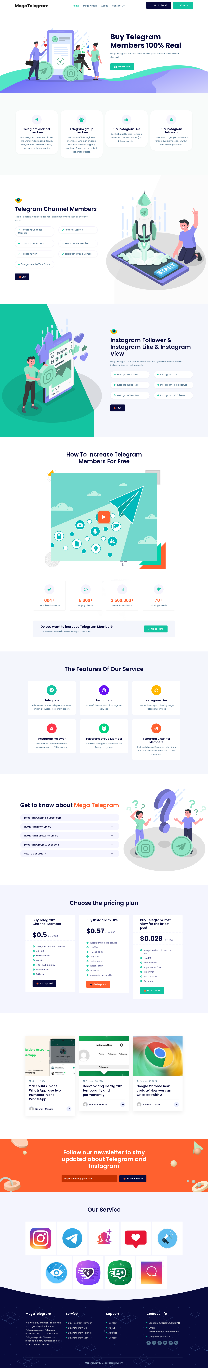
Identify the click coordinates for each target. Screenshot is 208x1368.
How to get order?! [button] (35, 853)
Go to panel (46, 983)
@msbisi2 (165, 1336)
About (104, 5)
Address (113, 1332)
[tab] (69, 817)
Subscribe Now (134, 1178)
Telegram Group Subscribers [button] (41, 844)
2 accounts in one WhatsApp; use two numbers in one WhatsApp (45, 1092)
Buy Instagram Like (77, 1327)
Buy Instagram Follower (80, 1332)
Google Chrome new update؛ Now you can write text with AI (154, 1090)
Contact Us (118, 5)
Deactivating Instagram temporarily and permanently (102, 1090)
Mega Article (90, 5)
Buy (24, 276)
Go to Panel (160, 5)
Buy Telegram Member (80, 1322)
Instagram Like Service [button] (37, 826)
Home (76, 5)
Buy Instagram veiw (78, 1337)
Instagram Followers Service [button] (41, 835)
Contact (185, 5)
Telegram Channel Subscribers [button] (42, 817)
